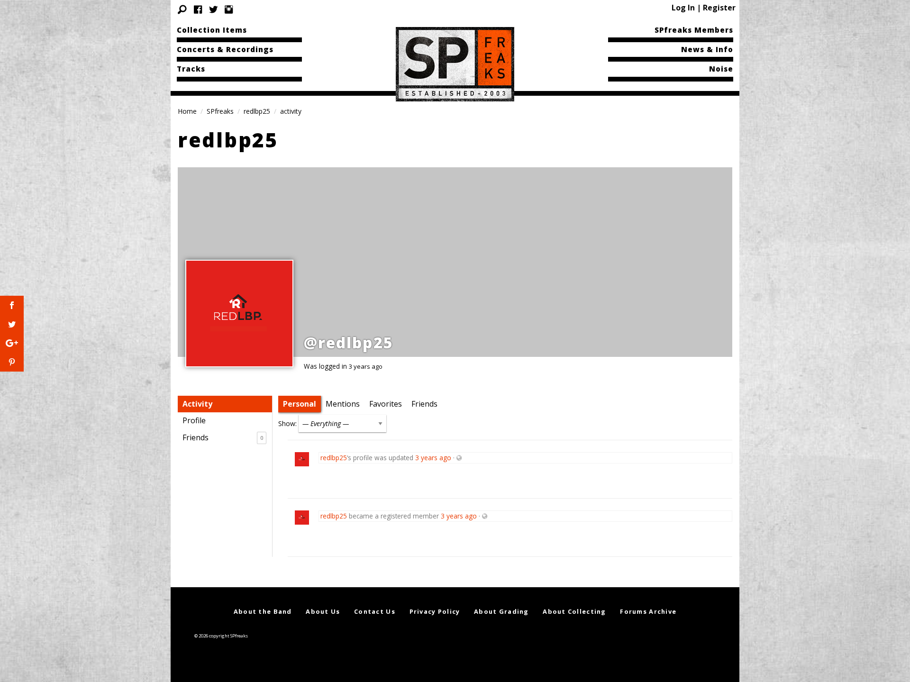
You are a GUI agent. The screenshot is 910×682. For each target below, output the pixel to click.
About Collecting (574, 611)
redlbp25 (257, 111)
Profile (194, 420)
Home (187, 111)
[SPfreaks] (455, 63)
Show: (287, 423)
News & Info (707, 49)
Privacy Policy (435, 611)
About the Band (263, 611)
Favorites (385, 404)
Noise (721, 68)
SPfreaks (220, 111)
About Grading (501, 611)
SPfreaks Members (694, 30)
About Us (323, 611)
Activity (197, 404)
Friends (222, 437)
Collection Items (212, 30)
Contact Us (374, 611)
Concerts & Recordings (225, 49)
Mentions (343, 404)
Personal (299, 404)
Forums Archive (648, 611)
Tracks (191, 68)
